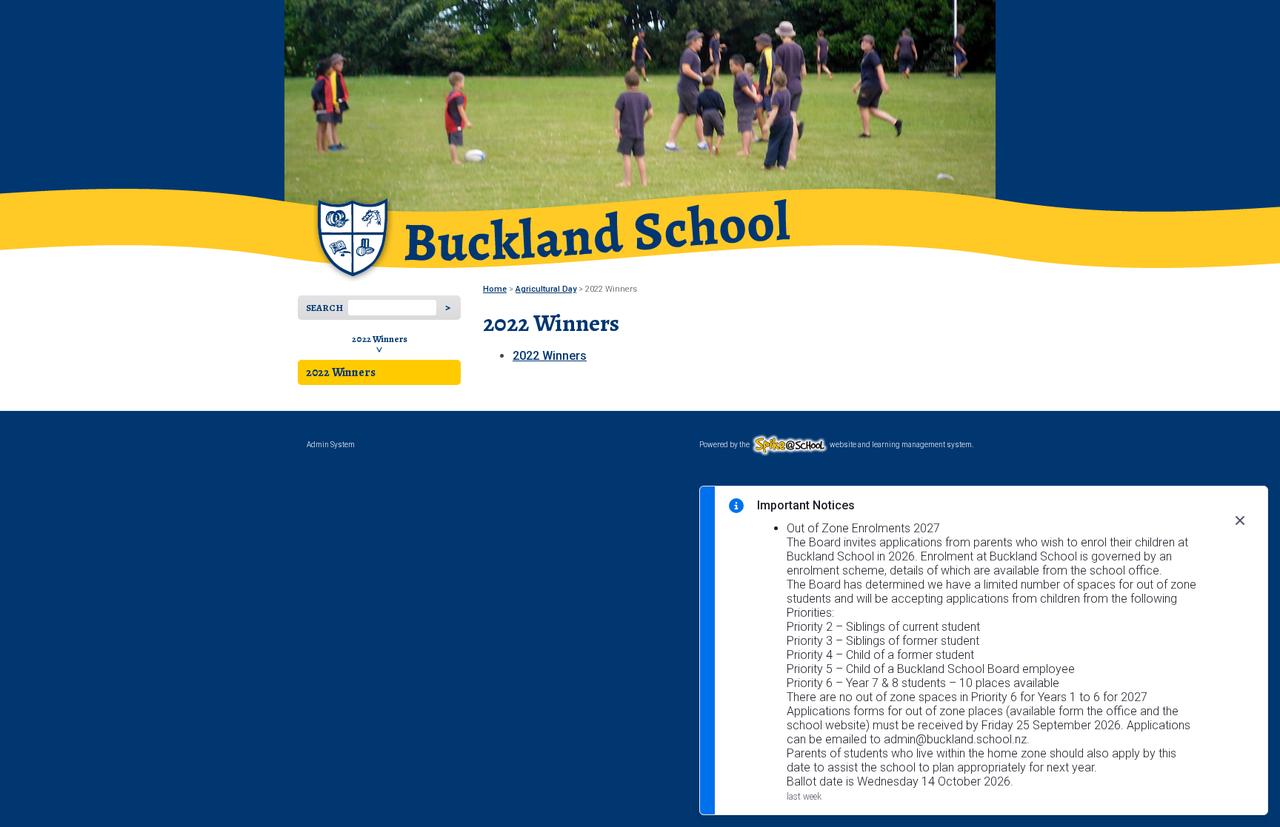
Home (495, 289)
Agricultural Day (546, 289)
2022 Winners (379, 338)
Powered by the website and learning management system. (836, 445)
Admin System (331, 445)
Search (324, 307)
